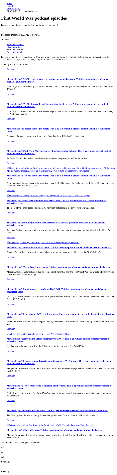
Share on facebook (15, 44)
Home (9, 3)
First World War (14, 8)
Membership (12, 79)
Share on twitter (14, 47)
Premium (11, 69)
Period (10, 6)
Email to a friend (14, 52)
